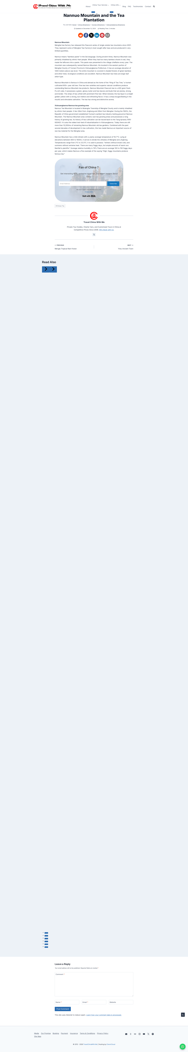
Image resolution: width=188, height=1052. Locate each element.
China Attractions (84, 25)
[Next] (53, 269)
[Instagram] (139, 1034)
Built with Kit (89, 196)
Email (85, 1002)
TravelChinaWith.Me (90, 1044)
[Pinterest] (102, 35)
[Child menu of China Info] (111, 12)
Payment (64, 1033)
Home (74, 25)
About (88, 6)
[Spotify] (153, 1034)
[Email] (107, 35)
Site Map (37, 1036)
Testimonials (138, 6)
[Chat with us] (183, 1047)
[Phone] (131, 1034)
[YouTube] (144, 1034)
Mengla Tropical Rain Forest (66, 247)
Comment (60, 974)
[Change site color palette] (183, 1015)
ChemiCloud (111, 1044)
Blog (124, 6)
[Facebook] (86, 35)
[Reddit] (80, 35)
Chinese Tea (60, 206)
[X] (91, 35)
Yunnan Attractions (98, 25)
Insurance (74, 1033)
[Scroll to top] (183, 1026)
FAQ (129, 6)
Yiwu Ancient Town (125, 247)
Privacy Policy (89, 191)
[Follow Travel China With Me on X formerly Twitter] (94, 234)
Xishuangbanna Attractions (115, 25)
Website (113, 1002)
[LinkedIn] (96, 35)
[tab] (46, 933)
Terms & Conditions (87, 1033)
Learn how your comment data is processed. (104, 1015)
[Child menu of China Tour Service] (93, 12)
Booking (56, 1033)
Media (36, 1033)
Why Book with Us (106, 230)
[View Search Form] (154, 6)
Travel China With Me (94, 222)
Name (59, 1002)
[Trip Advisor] (135, 1034)
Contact (148, 6)
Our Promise (46, 1033)
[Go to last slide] (45, 269)
